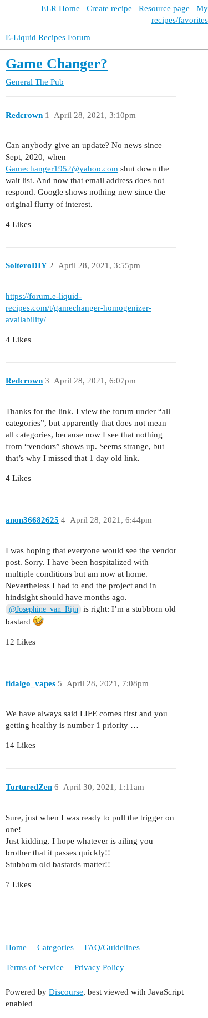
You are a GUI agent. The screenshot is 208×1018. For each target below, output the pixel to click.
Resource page (164, 8)
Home (16, 947)
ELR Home (60, 8)
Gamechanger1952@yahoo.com (62, 168)
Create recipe (109, 8)
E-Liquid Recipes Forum (48, 37)
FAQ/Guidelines (112, 947)
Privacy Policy (99, 967)
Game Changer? (57, 64)
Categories (55, 947)
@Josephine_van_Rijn (43, 609)
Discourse (66, 991)
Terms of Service (35, 967)
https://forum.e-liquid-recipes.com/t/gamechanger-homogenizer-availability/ (78, 308)
